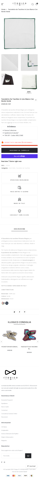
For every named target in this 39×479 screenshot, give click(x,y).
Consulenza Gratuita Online (9, 413)
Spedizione (4, 403)
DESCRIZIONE (19, 229)
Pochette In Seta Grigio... (10, 347)
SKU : (3, 165)
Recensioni (4, 417)
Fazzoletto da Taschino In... (29, 348)
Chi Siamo (4, 427)
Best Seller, (12, 168)
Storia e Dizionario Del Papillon (9, 433)
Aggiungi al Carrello (19, 150)
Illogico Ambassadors (7, 437)
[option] (10, 342)
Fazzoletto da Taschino (23, 168)
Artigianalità (4, 430)
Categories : (4, 168)
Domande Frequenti (7, 400)
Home (3, 9)
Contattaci (4, 410)
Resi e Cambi (5, 406)
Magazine (4, 440)
